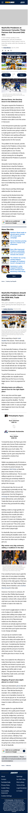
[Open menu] (2, 2)
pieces (18, 686)
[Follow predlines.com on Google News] (24, 222)
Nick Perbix (12, 469)
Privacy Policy (5, 785)
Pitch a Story (20, 782)
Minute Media (10, 799)
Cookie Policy (5, 788)
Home (3, 281)
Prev (6, 75)
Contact (3, 779)
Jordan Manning (8, 309)
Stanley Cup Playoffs (11, 281)
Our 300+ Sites (21, 779)
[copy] (11, 50)
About (3, 776)
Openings (19, 776)
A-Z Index (19, 791)
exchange (5, 496)
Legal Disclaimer (21, 788)
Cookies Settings (6, 796)
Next (21, 75)
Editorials (8, 765)
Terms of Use (20, 785)
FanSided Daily (5, 782)
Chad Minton (7, 47)
